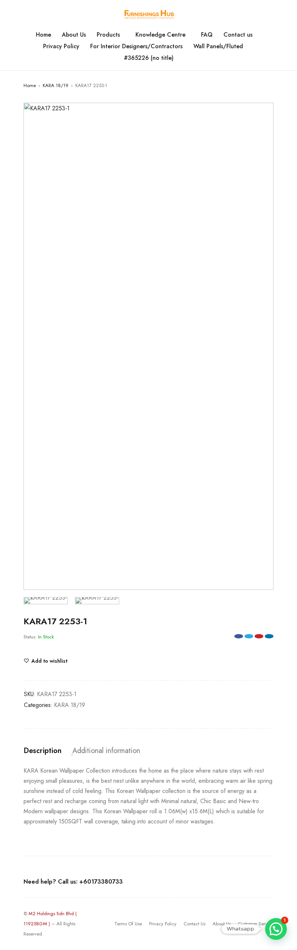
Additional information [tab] (106, 751)
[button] (264, 111)
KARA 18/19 (55, 85)
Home (30, 85)
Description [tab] (43, 751)
